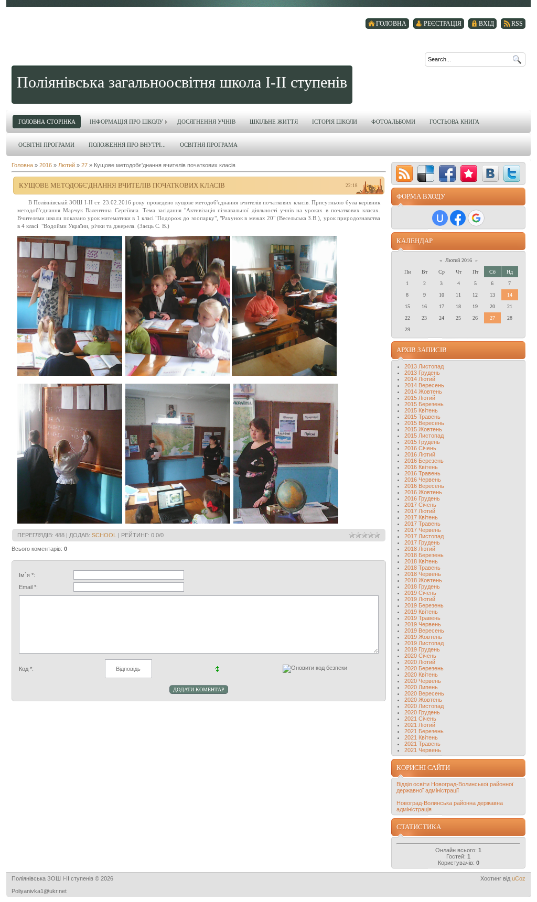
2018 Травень (422, 567)
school (104, 535)
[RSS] (404, 173)
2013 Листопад (424, 366)
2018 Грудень (422, 586)
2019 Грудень (422, 649)
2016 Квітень (421, 467)
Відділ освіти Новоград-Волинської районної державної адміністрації (454, 787)
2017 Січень (420, 505)
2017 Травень (422, 523)
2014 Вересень (424, 385)
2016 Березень (424, 461)
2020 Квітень (421, 674)
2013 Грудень (422, 373)
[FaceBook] (447, 173)
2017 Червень (422, 530)
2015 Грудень (422, 442)
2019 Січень (420, 593)
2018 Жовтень (423, 580)
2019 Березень (424, 605)
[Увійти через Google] (476, 218)
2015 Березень (424, 404)
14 (509, 295)
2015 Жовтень (423, 429)
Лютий (66, 165)
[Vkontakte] (490, 173)
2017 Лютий (419, 511)
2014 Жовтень (423, 391)
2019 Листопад (424, 643)
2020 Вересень (424, 693)
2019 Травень (422, 618)
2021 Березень (424, 731)
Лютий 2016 (458, 260)
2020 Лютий (419, 662)
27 (84, 165)
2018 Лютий (419, 549)
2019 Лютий (419, 599)
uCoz (518, 878)
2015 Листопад (424, 435)
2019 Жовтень (423, 637)
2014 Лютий (419, 379)
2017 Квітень (421, 517)
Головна (22, 165)
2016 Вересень (424, 486)
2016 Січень (420, 448)
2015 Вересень (424, 423)
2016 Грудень (422, 498)
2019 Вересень (424, 630)
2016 (45, 165)
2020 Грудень (422, 712)
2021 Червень (422, 750)
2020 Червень (422, 681)
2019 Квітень (421, 611)
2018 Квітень (421, 561)
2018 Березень (424, 555)
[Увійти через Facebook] (458, 218)
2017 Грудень (422, 542)
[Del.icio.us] (425, 173)
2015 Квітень (421, 410)
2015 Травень (422, 417)
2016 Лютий (419, 454)
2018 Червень (422, 574)
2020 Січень (420, 656)
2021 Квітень (421, 737)
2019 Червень (422, 624)
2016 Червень (422, 479)
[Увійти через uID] (440, 218)
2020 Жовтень (423, 700)
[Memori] (468, 173)
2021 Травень (422, 744)
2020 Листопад (424, 706)
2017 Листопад (424, 536)
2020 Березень (424, 668)
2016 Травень (422, 473)
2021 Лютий (419, 725)
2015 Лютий (419, 398)
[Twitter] (511, 173)
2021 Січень (420, 718)
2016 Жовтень (423, 492)
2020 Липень (421, 687)
